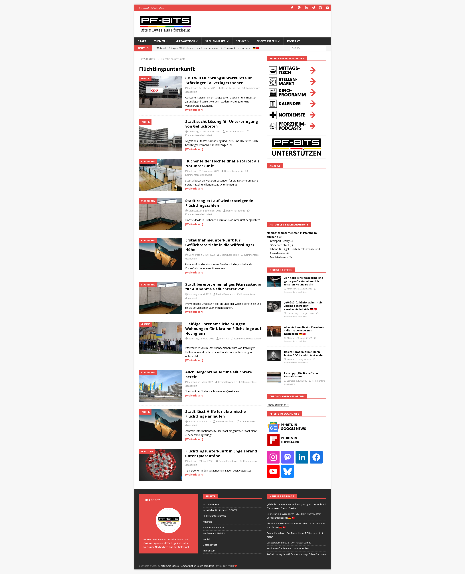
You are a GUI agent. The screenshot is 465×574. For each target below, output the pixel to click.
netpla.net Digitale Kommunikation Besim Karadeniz (187, 565)
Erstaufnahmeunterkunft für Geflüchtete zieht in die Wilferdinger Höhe (219, 245)
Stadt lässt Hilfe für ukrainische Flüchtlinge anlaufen (215, 414)
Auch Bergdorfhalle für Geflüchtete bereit (218, 374)
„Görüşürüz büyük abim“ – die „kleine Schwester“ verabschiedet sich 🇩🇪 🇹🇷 (303, 306)
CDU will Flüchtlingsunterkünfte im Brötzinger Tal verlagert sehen (218, 80)
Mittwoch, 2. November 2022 (204, 171)
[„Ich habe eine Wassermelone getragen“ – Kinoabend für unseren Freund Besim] (274, 281)
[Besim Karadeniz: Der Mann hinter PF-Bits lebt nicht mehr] (274, 355)
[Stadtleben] (160, 175)
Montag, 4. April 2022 (200, 294)
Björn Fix (224, 338)
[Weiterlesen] (194, 109)
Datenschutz (210, 544)
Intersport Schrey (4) (282, 241)
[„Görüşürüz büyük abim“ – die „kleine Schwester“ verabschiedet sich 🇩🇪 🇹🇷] (274, 306)
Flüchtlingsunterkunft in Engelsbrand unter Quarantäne (221, 453)
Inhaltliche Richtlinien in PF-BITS (220, 510)
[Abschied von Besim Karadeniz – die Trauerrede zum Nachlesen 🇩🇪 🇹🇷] (274, 331)
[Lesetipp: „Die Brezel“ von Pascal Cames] (274, 377)
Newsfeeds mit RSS (213, 527)
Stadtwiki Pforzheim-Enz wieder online (288, 548)
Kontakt (293, 41)
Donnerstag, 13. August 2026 (300, 313)
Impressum (209, 550)
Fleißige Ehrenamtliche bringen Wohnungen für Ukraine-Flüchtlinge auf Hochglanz (223, 328)
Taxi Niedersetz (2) (281, 257)
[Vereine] (160, 338)
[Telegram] (313, 8)
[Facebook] (292, 8)
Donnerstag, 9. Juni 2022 (202, 254)
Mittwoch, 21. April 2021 (201, 461)
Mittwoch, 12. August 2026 (299, 338)
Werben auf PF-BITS (214, 533)
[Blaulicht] (160, 465)
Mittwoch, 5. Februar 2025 (202, 88)
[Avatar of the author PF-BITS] (168, 529)
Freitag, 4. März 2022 (200, 421)
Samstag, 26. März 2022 (201, 338)
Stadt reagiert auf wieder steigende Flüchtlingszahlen (219, 203)
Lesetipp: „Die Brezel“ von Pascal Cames (301, 374)
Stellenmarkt (215, 41)
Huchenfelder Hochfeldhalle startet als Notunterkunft (222, 163)
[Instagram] (320, 8)
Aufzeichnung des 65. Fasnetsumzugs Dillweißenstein (296, 554)
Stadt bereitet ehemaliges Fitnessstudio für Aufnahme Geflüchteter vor (223, 286)
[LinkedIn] (306, 8)
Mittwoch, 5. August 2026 (299, 359)
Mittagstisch (185, 41)
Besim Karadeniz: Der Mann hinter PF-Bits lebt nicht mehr (303, 353)
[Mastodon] (299, 8)
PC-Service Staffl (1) (281, 245)
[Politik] (160, 92)
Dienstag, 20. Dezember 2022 (204, 131)
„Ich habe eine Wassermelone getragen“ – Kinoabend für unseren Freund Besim (303, 281)
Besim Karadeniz (230, 88)
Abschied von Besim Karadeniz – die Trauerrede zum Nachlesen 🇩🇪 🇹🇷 (304, 330)
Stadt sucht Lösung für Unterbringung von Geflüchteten (221, 124)
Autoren (207, 521)
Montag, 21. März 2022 (201, 382)
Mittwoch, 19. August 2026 (299, 288)
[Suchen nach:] (308, 48)
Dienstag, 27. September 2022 (205, 210)
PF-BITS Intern (267, 41)
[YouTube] (327, 8)
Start (142, 41)
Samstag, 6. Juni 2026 (297, 380)
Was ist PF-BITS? (212, 504)
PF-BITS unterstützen (214, 515)
